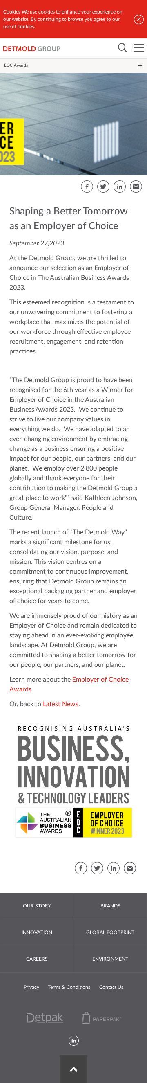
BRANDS (110, 905)
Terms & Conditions (69, 987)
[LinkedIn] (74, 1041)
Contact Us (111, 987)
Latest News (60, 704)
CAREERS (37, 959)
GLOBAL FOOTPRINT (110, 932)
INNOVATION (37, 932)
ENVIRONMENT (110, 959)
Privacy (31, 987)
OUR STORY (37, 905)
